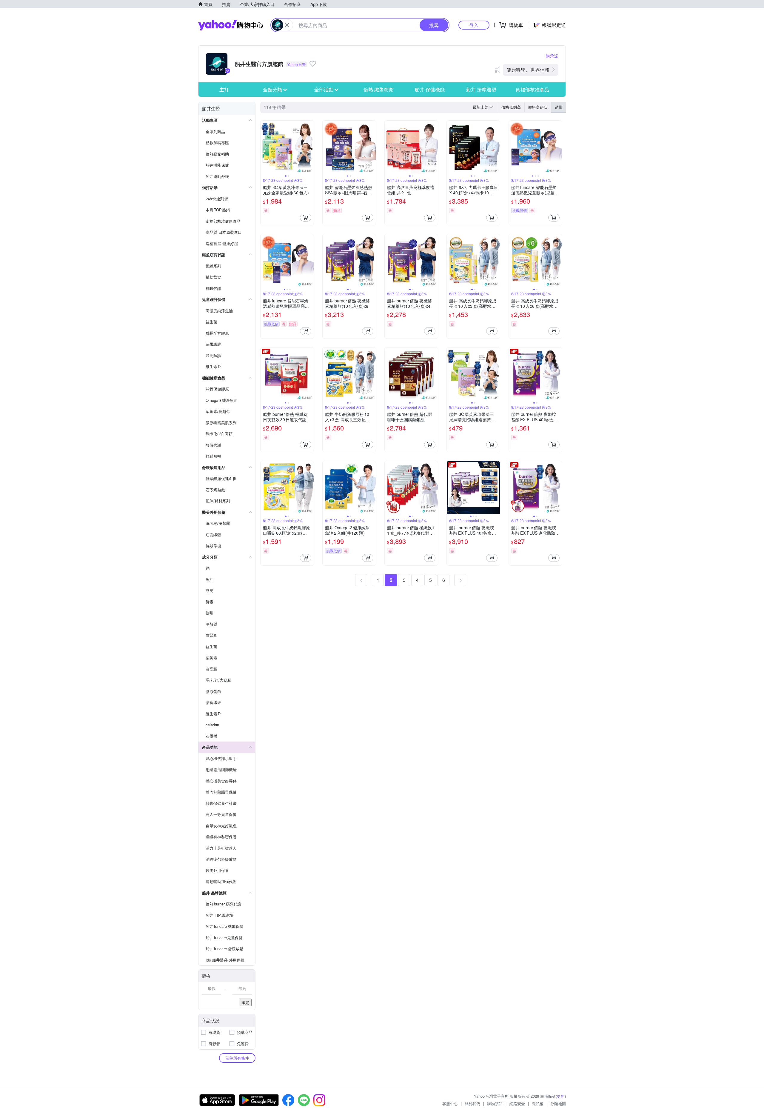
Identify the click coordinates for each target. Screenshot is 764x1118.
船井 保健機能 (430, 89)
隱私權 (537, 1103)
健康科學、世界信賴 (527, 69)
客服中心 (450, 1103)
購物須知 (495, 1103)
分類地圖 (558, 1103)
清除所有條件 (237, 1058)
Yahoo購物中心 (230, 25)
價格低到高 (511, 107)
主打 (224, 89)
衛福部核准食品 (532, 89)
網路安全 (517, 1103)
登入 (473, 25)
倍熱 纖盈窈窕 (378, 89)
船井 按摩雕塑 (481, 89)
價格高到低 (537, 107)
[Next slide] (310, 147)
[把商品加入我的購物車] (305, 218)
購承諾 (552, 56)
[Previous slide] (264, 147)
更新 (561, 1096)
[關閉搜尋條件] (286, 25)
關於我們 (472, 1103)
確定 (245, 1002)
